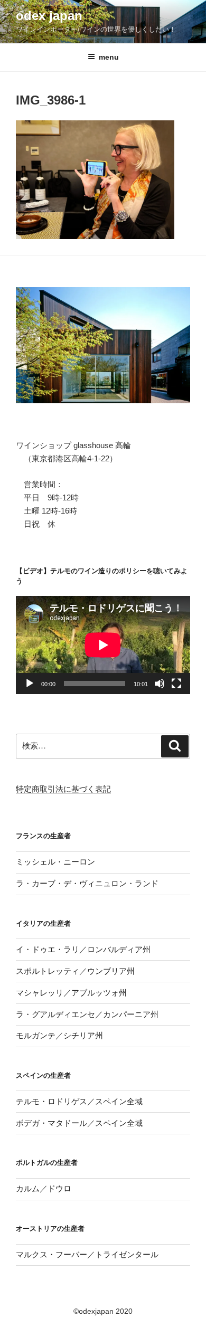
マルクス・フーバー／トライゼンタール (87, 1254)
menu (109, 57)
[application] (103, 645)
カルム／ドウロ (43, 1188)
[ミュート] (159, 683)
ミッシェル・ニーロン (55, 861)
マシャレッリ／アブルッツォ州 (71, 992)
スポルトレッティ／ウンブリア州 (75, 970)
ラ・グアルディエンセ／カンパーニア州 (87, 1014)
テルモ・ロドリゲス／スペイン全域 (79, 1101)
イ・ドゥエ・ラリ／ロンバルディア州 (83, 949)
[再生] (29, 683)
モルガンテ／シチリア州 (59, 1035)
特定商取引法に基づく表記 (63, 788)
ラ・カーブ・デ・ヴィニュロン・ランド (87, 883)
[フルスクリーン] (176, 683)
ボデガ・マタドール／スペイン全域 (79, 1122)
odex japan (49, 15)
